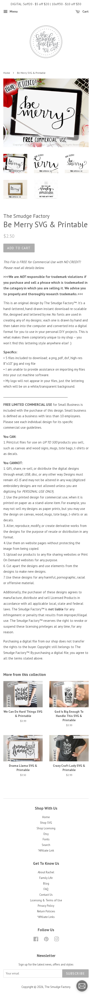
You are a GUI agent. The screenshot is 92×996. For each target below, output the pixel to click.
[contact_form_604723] (82, 986)
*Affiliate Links (46, 917)
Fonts (46, 839)
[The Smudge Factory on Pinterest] (46, 940)
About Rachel (46, 872)
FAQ (46, 889)
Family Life (46, 878)
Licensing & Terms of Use (46, 900)
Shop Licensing (46, 828)
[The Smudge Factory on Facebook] (35, 940)
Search (46, 845)
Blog (46, 883)
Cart (85, 11)
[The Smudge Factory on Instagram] (56, 940)
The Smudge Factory (57, 987)
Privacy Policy (46, 906)
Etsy (46, 834)
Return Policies (46, 911)
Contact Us (46, 895)
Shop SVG (46, 823)
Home (6, 72)
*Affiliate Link (46, 850)
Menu (13, 11)
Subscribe (75, 973)
